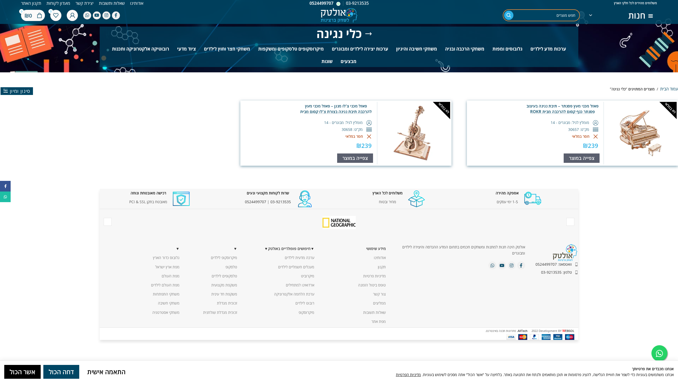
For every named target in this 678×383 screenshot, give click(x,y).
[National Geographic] (339, 223)
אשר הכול (22, 371)
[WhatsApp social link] (87, 15)
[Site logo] (339, 14)
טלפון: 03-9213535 (556, 272)
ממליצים (379, 303)
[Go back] (368, 33)
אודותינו (380, 257)
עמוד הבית (669, 89)
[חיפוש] (508, 15)
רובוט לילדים (304, 303)
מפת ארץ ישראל (167, 266)
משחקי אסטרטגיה (165, 312)
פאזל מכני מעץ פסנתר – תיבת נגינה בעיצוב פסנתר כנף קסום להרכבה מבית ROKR (562, 108)
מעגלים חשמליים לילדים (296, 266)
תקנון (382, 266)
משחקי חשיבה (168, 303)
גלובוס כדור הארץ (166, 257)
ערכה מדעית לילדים (299, 257)
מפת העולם (170, 275)
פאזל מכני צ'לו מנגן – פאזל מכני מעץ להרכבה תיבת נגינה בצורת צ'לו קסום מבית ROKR (336, 111)
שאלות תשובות (374, 312)
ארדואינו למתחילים (300, 285)
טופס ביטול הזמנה (372, 285)
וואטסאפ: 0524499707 (553, 264)
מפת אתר (378, 321)
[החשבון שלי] (72, 15)
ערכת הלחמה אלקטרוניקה (294, 294)
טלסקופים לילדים (224, 275)
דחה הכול (61, 371)
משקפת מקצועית (224, 285)
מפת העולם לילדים (165, 285)
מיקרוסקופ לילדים (224, 257)
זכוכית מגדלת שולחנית (220, 312)
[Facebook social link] (116, 15)
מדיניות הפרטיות (408, 374)
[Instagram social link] (106, 15)
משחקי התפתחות (166, 294)
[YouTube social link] (97, 15)
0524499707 (321, 3)
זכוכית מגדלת (227, 303)
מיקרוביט (307, 275)
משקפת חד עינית (224, 294)
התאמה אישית (106, 371)
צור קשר (379, 294)
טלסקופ (231, 266)
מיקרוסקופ (306, 312)
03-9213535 (280, 201)
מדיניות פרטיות (374, 275)
